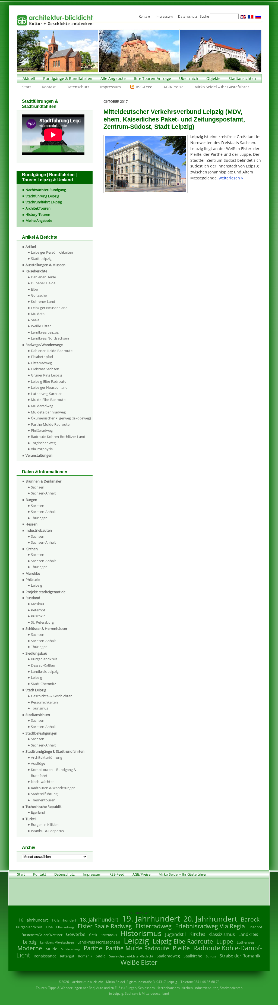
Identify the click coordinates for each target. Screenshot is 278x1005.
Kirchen (32, 548)
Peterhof (38, 610)
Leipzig (36, 585)
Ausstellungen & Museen (45, 264)
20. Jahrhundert (210, 919)
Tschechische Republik (44, 806)
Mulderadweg (42, 405)
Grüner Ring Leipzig (46, 375)
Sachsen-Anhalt (43, 493)
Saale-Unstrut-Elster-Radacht (131, 956)
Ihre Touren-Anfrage (152, 78)
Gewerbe (76, 934)
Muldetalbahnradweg (48, 412)
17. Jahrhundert (63, 920)
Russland (33, 597)
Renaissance (45, 956)
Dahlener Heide (43, 277)
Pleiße (181, 948)
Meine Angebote (39, 220)
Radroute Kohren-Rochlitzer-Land (58, 436)
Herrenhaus (108, 935)
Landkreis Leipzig (45, 332)
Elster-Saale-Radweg (105, 926)
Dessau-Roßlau (43, 665)
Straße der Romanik (240, 956)
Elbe (34, 289)
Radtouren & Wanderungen (53, 787)
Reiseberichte (36, 271)
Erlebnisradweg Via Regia (210, 926)
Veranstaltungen (39, 455)
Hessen (31, 524)
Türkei (31, 818)
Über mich (188, 78)
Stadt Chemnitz (43, 683)
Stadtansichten (242, 78)
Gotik (93, 934)
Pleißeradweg (42, 430)
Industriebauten (39, 530)
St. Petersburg (42, 622)
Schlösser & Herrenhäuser (46, 628)
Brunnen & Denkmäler (43, 481)
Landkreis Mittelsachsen (57, 942)
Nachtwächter (42, 781)
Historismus (141, 933)
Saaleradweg (168, 956)
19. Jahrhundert (151, 918)
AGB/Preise (173, 86)
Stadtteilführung (44, 793)
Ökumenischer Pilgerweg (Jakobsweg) (61, 418)
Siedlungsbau (36, 653)
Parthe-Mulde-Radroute (50, 424)
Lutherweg (245, 942)
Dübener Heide (43, 283)
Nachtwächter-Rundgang (46, 189)
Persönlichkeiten (44, 702)
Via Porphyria (42, 448)
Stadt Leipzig (41, 258)
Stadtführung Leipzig (42, 196)
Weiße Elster (41, 325)
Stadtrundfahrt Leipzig (44, 202)
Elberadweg (65, 927)
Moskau (37, 603)
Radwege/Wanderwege (44, 344)
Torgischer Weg (43, 442)
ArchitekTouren (38, 208)
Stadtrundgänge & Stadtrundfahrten (55, 751)
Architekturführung (46, 757)
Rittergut (67, 956)
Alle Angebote (113, 78)
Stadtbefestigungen (41, 733)
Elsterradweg (41, 362)
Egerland (38, 812)
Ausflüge (38, 763)
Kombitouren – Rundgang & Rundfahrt (53, 772)
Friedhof (255, 927)
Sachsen (37, 487)
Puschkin (38, 616)
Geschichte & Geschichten (51, 695)
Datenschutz (78, 86)
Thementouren (43, 800)
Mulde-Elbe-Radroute (48, 399)
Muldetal (38, 313)
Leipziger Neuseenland (49, 307)
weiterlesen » (231, 178)
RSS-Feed (144, 86)
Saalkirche (193, 956)
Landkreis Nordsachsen (50, 338)
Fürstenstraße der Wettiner (41, 935)
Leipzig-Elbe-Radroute (48, 381)
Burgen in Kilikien (45, 824)
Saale (35, 320)
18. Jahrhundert (99, 919)
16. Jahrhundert (33, 920)
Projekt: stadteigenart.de (45, 591)
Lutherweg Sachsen (46, 393)
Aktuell (29, 78)
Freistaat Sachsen (45, 368)
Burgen (31, 499)
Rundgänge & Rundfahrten (67, 78)
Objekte (213, 78)
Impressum (110, 86)
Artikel (31, 246)
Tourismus (39, 708)
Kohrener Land (43, 301)
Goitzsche (39, 295)
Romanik (85, 956)
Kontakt (49, 86)
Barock (250, 919)
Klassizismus (221, 934)
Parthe (93, 948)
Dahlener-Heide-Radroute (51, 350)
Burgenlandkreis (44, 658)
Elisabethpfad (42, 356)
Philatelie (33, 579)
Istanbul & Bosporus (47, 830)
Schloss (211, 956)
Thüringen (39, 517)
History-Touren (38, 214)
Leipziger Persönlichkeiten (52, 252)
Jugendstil (175, 934)
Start (26, 86)
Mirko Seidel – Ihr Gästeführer (221, 86)
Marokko (33, 573)
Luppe (224, 941)
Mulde (51, 948)
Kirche (197, 934)
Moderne (29, 948)
